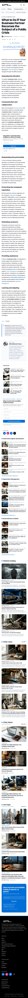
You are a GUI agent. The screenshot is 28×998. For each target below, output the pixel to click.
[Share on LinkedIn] (10, 39)
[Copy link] (15, 39)
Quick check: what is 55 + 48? (9, 904)
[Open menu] (24, 5)
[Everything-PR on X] (14, 433)
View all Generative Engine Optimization (10, 475)
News (3, 938)
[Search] (21, 5)
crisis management (13, 69)
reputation (13, 195)
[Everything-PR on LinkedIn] (4, 433)
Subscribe (14, 146)
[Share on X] (7, 39)
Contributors (4, 963)
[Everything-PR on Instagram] (7, 433)
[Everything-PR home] (14, 921)
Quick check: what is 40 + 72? (9, 148)
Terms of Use (7, 996)
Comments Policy (5, 987)
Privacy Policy (14, 996)
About (3, 961)
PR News (10, 9)
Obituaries (4, 951)
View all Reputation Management (8, 515)
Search (3, 940)
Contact (3, 965)
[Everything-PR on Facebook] (11, 433)
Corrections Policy (6, 985)
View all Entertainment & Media (8, 554)
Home (3, 12)
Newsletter (4, 967)
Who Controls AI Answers (7, 944)
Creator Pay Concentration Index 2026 (13, 851)
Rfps (3, 949)
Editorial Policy (5, 982)
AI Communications (18, 9)
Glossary (4, 953)
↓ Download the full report (14, 421)
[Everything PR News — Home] (6, 5)
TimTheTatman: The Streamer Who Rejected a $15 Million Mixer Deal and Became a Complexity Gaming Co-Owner (14, 876)
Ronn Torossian (5, 773)
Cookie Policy (21, 996)
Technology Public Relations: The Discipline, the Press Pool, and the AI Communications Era (12, 795)
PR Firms (3, 947)
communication (18, 108)
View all (23, 724)
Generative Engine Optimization (9, 945)
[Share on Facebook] (12, 39)
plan (24, 277)
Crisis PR (7, 321)
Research (4, 942)
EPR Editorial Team (5, 748)
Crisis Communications (10, 12)
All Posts (3, 955)
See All (23, 641)
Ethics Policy (4, 983)
